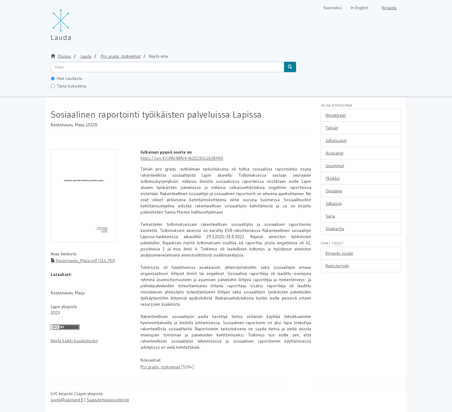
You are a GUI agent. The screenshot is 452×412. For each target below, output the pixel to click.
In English (359, 7)
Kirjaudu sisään (339, 253)
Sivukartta (335, 228)
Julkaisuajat (336, 140)
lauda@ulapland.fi (67, 399)
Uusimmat (335, 165)
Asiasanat (334, 153)
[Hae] (290, 67)
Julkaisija (334, 203)
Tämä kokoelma (71, 86)
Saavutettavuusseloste (108, 399)
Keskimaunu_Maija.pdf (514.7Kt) (85, 260)
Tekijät (332, 128)
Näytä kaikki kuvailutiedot (74, 340)
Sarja (330, 216)
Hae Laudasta (69, 78)
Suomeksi (332, 7)
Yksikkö (333, 178)
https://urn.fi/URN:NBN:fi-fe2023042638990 (182, 158)
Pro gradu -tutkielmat (121, 56)
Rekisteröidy (337, 266)
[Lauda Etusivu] (73, 21)
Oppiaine (334, 191)
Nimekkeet (336, 115)
